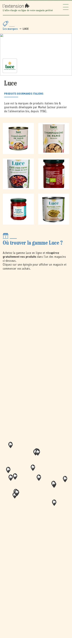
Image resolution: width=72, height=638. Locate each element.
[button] (39, 478)
